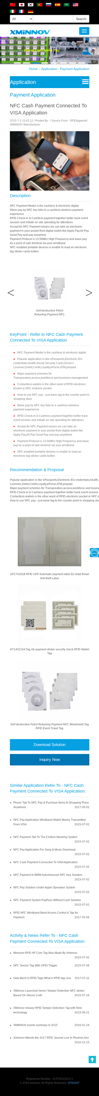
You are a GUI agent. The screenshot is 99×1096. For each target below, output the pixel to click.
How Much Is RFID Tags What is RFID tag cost (42, 978)
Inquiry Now (49, 759)
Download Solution (49, 745)
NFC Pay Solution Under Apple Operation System (44, 887)
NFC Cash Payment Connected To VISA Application (45, 862)
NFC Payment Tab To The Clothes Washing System (45, 837)
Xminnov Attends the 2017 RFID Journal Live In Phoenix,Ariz (51, 1037)
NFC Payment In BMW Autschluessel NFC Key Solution (47, 874)
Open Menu (84, 81)
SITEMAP (73, 1083)
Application (49, 69)
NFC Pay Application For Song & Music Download (44, 849)
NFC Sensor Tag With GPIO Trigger (35, 965)
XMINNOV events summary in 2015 (35, 1025)
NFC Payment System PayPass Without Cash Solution (47, 900)
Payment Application (74, 69)
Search (81, 19)
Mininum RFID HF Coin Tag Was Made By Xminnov (45, 952)
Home (33, 69)
